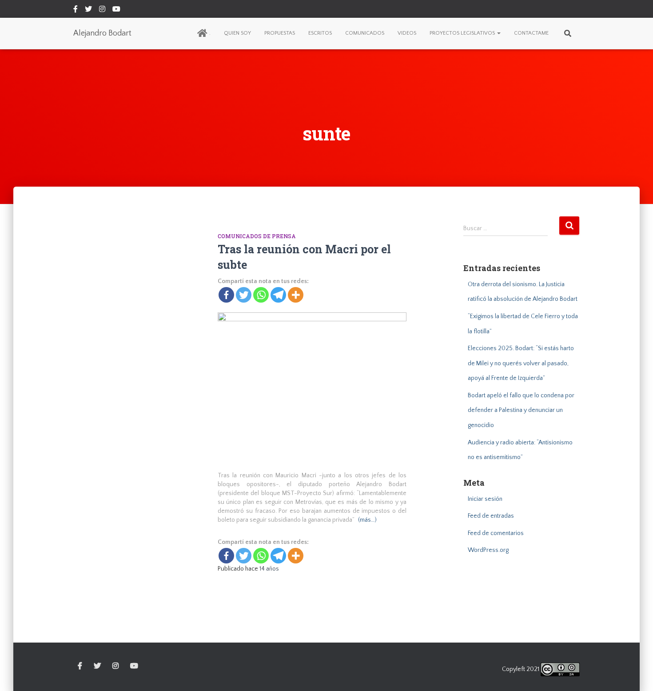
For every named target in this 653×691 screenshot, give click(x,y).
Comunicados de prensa (257, 236)
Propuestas (279, 33)
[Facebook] (226, 295)
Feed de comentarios (496, 533)
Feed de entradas (491, 515)
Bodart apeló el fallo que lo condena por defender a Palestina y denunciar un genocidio (521, 410)
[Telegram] (278, 295)
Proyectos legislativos (463, 33)
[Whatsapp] (261, 295)
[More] (295, 295)
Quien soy (237, 33)
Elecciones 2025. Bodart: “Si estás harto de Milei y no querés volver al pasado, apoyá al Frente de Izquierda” (521, 363)
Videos (407, 33)
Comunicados (364, 33)
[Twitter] (243, 295)
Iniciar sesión (485, 499)
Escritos (320, 33)
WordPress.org (488, 550)
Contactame (531, 33)
